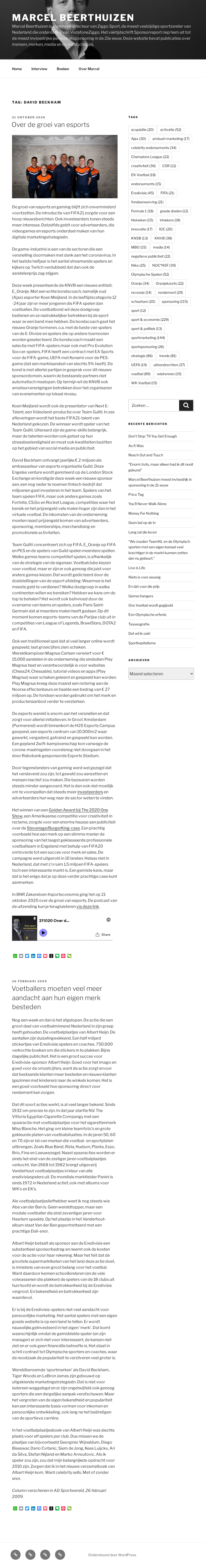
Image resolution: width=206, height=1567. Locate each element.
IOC (166, 229)
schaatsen (143, 301)
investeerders (90, 792)
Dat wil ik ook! (139, 633)
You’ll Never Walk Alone (147, 504)
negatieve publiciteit (150, 256)
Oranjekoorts (170, 283)
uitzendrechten (169, 365)
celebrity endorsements (153, 147)
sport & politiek (146, 328)
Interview (39, 69)
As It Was (136, 446)
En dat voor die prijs (144, 586)
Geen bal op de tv (142, 522)
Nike (138, 265)
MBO (138, 247)
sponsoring (175, 301)
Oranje (140, 283)
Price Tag (136, 494)
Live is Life (136, 568)
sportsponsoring (147, 347)
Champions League (150, 157)
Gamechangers (140, 596)
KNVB (163, 238)
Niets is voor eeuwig (144, 577)
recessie (141, 292)
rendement (170, 292)
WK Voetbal (144, 383)
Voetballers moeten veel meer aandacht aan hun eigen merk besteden (57, 998)
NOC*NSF (164, 265)
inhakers (170, 220)
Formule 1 (142, 211)
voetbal (140, 374)
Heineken (142, 220)
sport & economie (150, 319)
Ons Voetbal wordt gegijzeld (150, 605)
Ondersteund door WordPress (112, 1555)
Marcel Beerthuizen (73, 17)
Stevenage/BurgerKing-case (53, 828)
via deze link (87, 906)
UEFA (139, 365)
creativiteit (143, 166)
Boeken (63, 69)
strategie (142, 356)
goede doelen (174, 211)
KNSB (139, 238)
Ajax (138, 138)
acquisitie (142, 129)
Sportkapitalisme (142, 643)
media (161, 247)
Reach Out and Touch (145, 455)
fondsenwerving (147, 202)
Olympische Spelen (150, 274)
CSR (169, 166)
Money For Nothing (143, 513)
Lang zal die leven (142, 532)
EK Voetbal (143, 175)
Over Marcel (89, 69)
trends (167, 356)
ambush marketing (170, 138)
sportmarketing (148, 337)
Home (17, 69)
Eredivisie (142, 193)
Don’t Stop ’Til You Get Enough (152, 436)
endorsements (146, 184)
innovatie (141, 229)
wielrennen (169, 374)
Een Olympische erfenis (147, 614)
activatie (170, 129)
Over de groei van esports (50, 124)
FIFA (167, 193)
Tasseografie (138, 624)
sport (138, 310)
